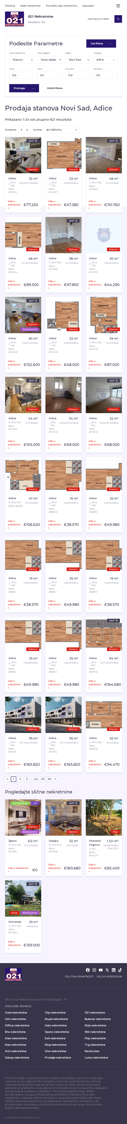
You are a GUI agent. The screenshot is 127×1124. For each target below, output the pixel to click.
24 (36, 779)
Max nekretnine (15, 1044)
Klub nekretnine (95, 1025)
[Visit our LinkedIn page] (114, 970)
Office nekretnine (17, 1025)
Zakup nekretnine (17, 1057)
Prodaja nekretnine (58, 1057)
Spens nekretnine (57, 1031)
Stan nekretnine (16, 1038)
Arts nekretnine (15, 1051)
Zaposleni (88, 5)
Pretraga (24, 88)
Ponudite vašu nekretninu (61, 5)
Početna (10, 5)
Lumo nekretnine (96, 1057)
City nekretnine (55, 1012)
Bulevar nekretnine (98, 1019)
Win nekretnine (95, 1031)
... (31, 779)
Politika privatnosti (79, 976)
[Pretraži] (118, 19)
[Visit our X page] (107, 970)
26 (49, 779)
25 (42, 779)
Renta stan (92, 1051)
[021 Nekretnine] (14, 19)
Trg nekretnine (95, 1044)
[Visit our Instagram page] (94, 970)
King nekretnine (55, 1044)
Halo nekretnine (56, 1025)
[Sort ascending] (21, 130)
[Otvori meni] (118, 6)
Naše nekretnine (30, 5)
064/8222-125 (36, 22)
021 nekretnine (95, 1012)
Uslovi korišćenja (109, 976)
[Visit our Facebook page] (88, 970)
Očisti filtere (55, 88)
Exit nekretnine (55, 1038)
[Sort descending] (27, 130)
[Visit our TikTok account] (120, 970)
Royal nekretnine (56, 1019)
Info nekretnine (15, 1019)
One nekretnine (55, 1051)
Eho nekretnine (15, 1031)
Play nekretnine (95, 1038)
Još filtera (101, 43)
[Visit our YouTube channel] (101, 970)
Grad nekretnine (16, 1012)
